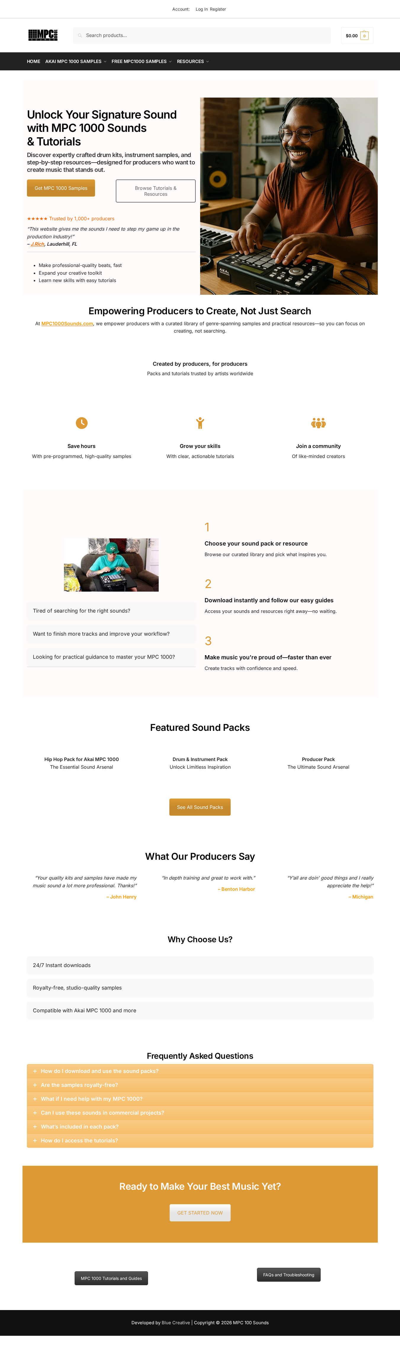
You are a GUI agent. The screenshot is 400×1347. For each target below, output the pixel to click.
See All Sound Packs (200, 807)
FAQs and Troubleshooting (288, 1274)
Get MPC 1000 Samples (61, 188)
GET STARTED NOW (200, 1213)
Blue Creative (176, 1322)
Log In (202, 9)
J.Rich (37, 244)
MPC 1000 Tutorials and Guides (111, 1278)
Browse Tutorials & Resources (155, 191)
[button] (357, 35)
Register (218, 9)
